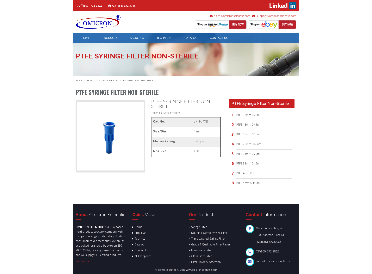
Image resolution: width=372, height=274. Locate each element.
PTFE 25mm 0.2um (248, 134)
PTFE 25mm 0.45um (248, 144)
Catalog (190, 37)
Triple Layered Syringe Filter (208, 238)
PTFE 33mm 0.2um (248, 154)
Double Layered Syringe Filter (209, 233)
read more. (83, 261)
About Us (137, 37)
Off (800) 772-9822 (90, 5)
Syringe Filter (109, 80)
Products (110, 37)
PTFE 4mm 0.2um (247, 173)
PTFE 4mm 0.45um (248, 183)
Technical (164, 37)
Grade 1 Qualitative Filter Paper (210, 244)
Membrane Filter (201, 250)
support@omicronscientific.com (276, 16)
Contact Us (219, 37)
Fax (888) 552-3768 (123, 5)
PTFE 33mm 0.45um (248, 163)
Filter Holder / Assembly (206, 262)
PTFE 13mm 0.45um (248, 124)
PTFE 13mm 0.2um (248, 115)
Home (86, 37)
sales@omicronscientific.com (232, 16)
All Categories (143, 256)
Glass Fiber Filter (201, 256)
